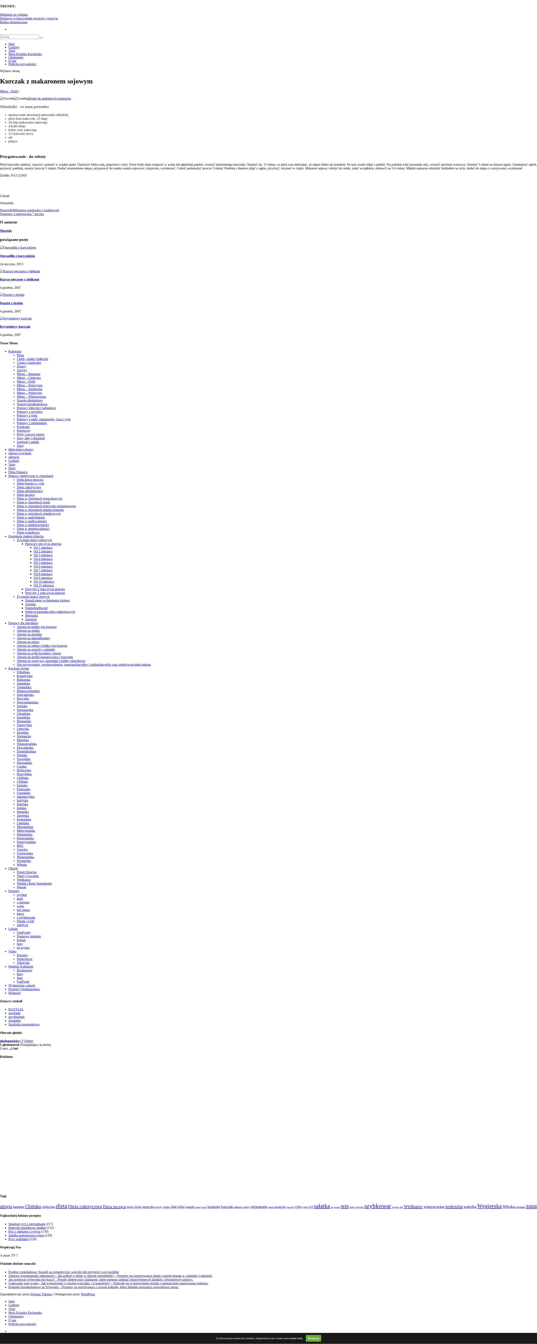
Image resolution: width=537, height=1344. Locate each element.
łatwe (20, 913)
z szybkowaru (26, 917)
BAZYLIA (15, 1009)
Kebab (21, 940)
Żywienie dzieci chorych (33, 596)
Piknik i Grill (25, 921)
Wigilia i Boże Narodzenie (34, 883)
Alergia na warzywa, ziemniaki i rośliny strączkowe (51, 661)
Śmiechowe (24, 959)
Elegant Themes (41, 1294)
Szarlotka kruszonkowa (23, 1024)
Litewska (23, 728)
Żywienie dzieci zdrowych (34, 540)
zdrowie (13, 457)
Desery (21, 366)
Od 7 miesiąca (43, 570)
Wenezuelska (25, 857)
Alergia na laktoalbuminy (33, 638)
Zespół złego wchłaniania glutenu (47, 600)
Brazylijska (24, 774)
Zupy (20, 445)
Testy (12, 50)
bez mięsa (23, 910)
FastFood (23, 981)
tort (401, 1207)
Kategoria (14, 351)
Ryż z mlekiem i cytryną (24, 1231)
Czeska (21, 766)
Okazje (13, 868)
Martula (6, 231)
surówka (359, 1207)
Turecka (22, 849)
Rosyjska (23, 698)
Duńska (22, 755)
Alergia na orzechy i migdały (36, 649)
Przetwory (23, 430)
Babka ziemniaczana (13, 22)
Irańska (21, 808)
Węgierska (24, 861)
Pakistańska (24, 834)
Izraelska (23, 732)
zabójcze (22, 925)
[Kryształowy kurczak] (16, 318)
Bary (20, 974)
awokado (14, 1013)
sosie (352, 1207)
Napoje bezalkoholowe (32, 404)
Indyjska (22, 800)
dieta (61, 1206)
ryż (311, 1207)
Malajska (23, 740)
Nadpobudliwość (36, 608)
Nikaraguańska (27, 744)
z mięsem (23, 902)
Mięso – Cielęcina (29, 378)
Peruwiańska (25, 838)
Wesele (21, 887)
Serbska (22, 706)
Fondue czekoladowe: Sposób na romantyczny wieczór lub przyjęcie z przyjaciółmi (63, 1272)
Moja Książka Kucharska (25, 54)
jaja (173, 1206)
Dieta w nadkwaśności (32, 521)
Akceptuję (313, 1338)
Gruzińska (23, 793)
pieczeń (290, 1207)
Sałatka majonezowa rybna (26, 1235)
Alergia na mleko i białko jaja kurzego (42, 645)
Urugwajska (25, 853)
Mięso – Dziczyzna (29, 385)
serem (337, 1207)
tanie (20, 898)
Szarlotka (14, 1020)
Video (12, 951)
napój (246, 1207)
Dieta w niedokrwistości (33, 525)
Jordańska (23, 683)
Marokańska (25, 827)
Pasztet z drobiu (11, 303)
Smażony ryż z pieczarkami (26, 1224)
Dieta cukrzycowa (29, 487)
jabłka (166, 1207)
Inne (20, 978)
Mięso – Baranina (28, 374)
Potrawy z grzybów (30, 411)
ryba (298, 1207)
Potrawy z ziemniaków (32, 423)
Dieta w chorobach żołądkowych (39, 513)
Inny (20, 944)
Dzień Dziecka (26, 872)
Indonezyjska (25, 796)
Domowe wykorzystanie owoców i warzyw (29, 18)
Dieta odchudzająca (30, 491)
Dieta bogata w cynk (30, 483)
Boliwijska (24, 770)
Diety (12, 468)
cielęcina (48, 1207)
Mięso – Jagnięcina (29, 389)
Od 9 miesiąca (43, 578)
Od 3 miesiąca (43, 555)
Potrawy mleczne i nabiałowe (36, 408)
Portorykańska (26, 842)
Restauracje (24, 970)
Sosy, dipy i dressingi (31, 438)
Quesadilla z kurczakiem (17, 256)
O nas (12, 60)
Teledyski (23, 962)
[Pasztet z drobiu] (12, 294)
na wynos (23, 947)
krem (204, 1207)
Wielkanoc (24, 879)
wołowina (454, 1206)
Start (11, 44)
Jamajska (23, 812)
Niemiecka (24, 736)
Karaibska (23, 717)
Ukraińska (23, 713)
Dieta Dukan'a (17, 472)
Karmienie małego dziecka (26, 536)
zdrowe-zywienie (19, 453)
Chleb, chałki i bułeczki (32, 359)
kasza (198, 1207)
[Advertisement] (49, 183)
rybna (305, 1207)
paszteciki (280, 1207)
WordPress (88, 1294)
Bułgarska (23, 679)
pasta (270, 1207)
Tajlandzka (24, 687)
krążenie (213, 1207)
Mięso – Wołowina (29, 393)
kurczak (227, 1207)
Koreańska (24, 819)
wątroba (470, 1206)
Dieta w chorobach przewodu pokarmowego (46, 506)
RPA (20, 845)
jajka (181, 1207)
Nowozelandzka (27, 702)
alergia (6, 1206)
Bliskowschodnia (28, 691)
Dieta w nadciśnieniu (31, 517)
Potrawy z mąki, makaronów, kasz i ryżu (44, 419)
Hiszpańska (24, 762)
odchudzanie (259, 1207)
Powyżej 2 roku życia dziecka (45, 589)
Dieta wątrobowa (28, 532)
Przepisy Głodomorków (24, 989)
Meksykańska (26, 830)
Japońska (23, 815)
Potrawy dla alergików (23, 623)
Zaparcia (31, 619)
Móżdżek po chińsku (14, 14)
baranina (18, 1207)
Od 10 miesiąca (44, 581)
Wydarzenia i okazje (21, 985)
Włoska (22, 864)
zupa (531, 1206)
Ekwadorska (25, 747)
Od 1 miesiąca (43, 547)
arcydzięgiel (16, 1017)
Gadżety (14, 47)
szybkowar (377, 1205)
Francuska (23, 789)
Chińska (22, 781)
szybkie (22, 895)
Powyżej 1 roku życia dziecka (45, 593)
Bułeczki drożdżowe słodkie (27, 1228)
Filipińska (23, 672)
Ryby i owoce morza (30, 434)
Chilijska (23, 778)
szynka (395, 1207)
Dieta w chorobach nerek (33, 502)
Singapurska (25, 710)
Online (16, 1041)
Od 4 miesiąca (43, 559)
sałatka (322, 1206)
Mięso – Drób (26, 381)
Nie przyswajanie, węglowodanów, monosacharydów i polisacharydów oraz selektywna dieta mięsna (84, 664)
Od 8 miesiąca (43, 574)
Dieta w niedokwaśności (33, 528)
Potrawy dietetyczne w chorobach (30, 476)
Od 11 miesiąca (44, 585)
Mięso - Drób (9, 91)
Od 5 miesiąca (43, 562)
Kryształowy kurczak (15, 326)
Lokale (13, 929)
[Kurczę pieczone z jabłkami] (20, 271)
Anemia (30, 604)
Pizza (20, 355)
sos (345, 1205)
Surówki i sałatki (28, 442)
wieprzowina (434, 1206)
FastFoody (24, 932)
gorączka (148, 1207)
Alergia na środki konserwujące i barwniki (45, 657)
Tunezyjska (24, 725)
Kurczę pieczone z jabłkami (19, 279)
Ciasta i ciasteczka (29, 362)
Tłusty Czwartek (28, 876)
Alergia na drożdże (29, 634)
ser (332, 1207)
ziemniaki (520, 1207)
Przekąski (23, 427)
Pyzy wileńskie (18, 1239)
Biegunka (31, 615)
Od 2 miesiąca (43, 551)
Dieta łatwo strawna (30, 479)
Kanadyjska (25, 676)
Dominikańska (26, 751)
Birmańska (24, 721)
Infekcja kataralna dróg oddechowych (50, 612)
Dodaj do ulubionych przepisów (50, 98)
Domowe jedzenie (29, 936)
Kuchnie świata (18, 668)
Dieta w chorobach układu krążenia (40, 510)
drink (138, 1207)
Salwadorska (25, 695)
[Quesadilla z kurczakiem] (18, 247)
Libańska (23, 823)
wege (20, 906)
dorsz (130, 1207)
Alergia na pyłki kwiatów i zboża (39, 653)
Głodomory (16, 57)
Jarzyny (22, 370)
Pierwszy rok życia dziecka (43, 544)
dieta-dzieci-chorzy (21, 449)
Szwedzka (23, 759)
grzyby (158, 1207)
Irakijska (22, 804)
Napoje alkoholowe (30, 400)
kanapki (190, 1207)
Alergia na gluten (28, 630)
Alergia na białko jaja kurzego (37, 627)
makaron (238, 1207)
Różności (14, 993)
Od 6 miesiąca (43, 566)
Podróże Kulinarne (20, 966)
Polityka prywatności (22, 64)
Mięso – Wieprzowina (31, 396)
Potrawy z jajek (27, 415)
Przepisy (14, 891)
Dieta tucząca (26, 495)
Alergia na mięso (28, 642)
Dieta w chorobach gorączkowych (39, 498)
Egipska (22, 785)
